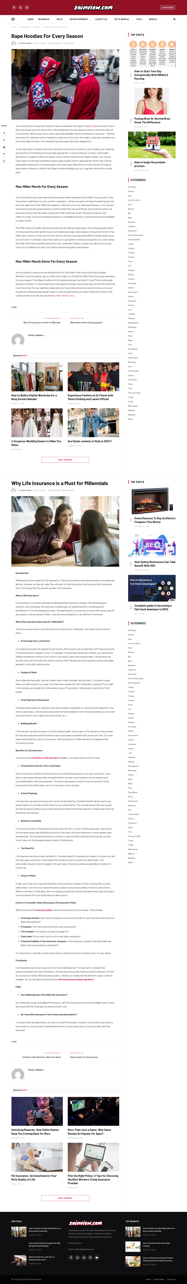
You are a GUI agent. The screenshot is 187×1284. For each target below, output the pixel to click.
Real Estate (133, 358)
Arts (60, 19)
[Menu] (13, 19)
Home (31, 19)
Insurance (132, 301)
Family (130, 244)
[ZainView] (93, 7)
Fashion (131, 248)
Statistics (132, 379)
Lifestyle (101, 19)
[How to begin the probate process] (152, 145)
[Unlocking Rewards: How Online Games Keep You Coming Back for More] (37, 1111)
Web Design (133, 406)
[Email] (4, 161)
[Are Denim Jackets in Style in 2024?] (93, 422)
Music (130, 336)
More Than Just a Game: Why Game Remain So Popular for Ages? (89, 1131)
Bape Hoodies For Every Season (84, 1057)
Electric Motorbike (135, 235)
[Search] (174, 19)
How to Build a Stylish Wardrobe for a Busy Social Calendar (34, 397)
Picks (130, 353)
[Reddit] (4, 147)
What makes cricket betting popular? (86, 322)
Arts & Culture (134, 200)
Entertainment (79, 19)
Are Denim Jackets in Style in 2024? (90, 441)
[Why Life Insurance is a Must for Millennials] (65, 531)
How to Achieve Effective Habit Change (156, 1244)
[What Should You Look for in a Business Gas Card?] (18, 1260)
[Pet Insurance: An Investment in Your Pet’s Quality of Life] (37, 1157)
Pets (130, 344)
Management (133, 323)
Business (43, 19)
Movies (131, 331)
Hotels (131, 296)
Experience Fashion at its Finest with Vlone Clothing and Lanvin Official (90, 397)
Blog (130, 217)
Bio (129, 213)
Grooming (132, 283)
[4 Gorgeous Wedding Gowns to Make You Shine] (37, 422)
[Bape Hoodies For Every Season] (65, 84)
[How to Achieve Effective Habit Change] (132, 1246)
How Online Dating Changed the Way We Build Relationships (44, 1244)
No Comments (56, 43)
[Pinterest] (4, 154)
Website (131, 410)
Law (130, 309)
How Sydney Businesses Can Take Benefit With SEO (155, 563)
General (131, 279)
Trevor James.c (26, 43)
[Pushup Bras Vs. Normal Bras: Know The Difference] (152, 101)
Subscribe (167, 7)
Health (131, 287)
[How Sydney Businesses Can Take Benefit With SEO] (152, 544)
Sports (131, 375)
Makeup (131, 318)
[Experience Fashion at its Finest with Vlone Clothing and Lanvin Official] (93, 376)
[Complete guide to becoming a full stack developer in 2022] (152, 588)
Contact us (171, 1279)
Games (131, 274)
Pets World (122, 19)
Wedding (131, 414)
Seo (129, 366)
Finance (131, 252)
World (153, 19)
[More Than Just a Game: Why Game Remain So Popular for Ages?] (93, 1111)
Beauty (131, 209)
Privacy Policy (159, 1279)
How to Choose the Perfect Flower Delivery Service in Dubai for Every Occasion (158, 1259)
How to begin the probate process (149, 164)
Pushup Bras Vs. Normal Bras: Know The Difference (152, 120)
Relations (132, 362)
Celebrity (132, 226)
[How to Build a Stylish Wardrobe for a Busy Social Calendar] (37, 376)
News (130, 340)
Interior (131, 305)
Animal (131, 191)
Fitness (131, 257)
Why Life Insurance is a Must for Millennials (42, 322)
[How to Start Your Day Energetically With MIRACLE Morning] (152, 53)
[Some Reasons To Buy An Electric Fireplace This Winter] (152, 501)
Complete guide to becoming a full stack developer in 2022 (153, 607)
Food (130, 261)
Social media (133, 371)
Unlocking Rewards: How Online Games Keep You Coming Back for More (35, 1131)
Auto (130, 204)
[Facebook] (4, 133)
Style (130, 384)
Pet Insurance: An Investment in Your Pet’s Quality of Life (34, 1177)
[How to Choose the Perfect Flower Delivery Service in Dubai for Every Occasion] (132, 1261)
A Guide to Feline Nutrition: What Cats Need (41, 1057)
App (130, 195)
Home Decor (133, 292)
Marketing (132, 327)
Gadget (131, 270)
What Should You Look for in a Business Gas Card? (42, 1258)
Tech (139, 19)
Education (132, 231)
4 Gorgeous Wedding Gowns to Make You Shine (36, 442)
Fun (129, 266)
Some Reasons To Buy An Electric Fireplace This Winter (155, 520)
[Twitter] (4, 140)
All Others (132, 187)
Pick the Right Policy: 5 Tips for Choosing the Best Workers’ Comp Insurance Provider (93, 1179)
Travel (130, 401)
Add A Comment (65, 460)
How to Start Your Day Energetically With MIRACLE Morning (151, 75)
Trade (130, 397)
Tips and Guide (134, 393)
